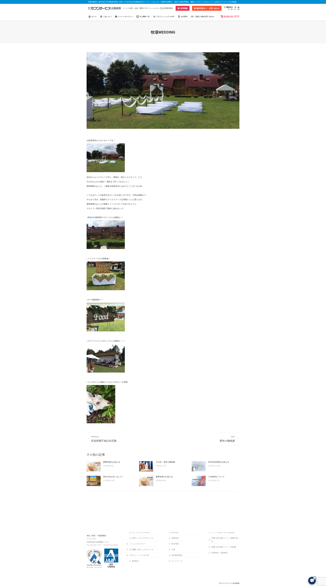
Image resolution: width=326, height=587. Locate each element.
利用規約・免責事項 (220, 553)
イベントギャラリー (137, 544)
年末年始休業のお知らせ (218, 462)
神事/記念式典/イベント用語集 (224, 547)
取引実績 (175, 544)
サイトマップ (177, 561)
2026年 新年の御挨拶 (165, 462)
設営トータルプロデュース (142, 538)
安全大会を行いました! (113, 477)
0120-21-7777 (231, 16)
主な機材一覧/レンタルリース (141, 549)
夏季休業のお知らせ (111, 462)
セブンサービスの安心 (141, 532)
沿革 (173, 549)
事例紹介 (135, 561)
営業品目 (175, 538)
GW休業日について (216, 477)
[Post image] (94, 466)
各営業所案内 (177, 555)
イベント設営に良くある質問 (223, 532)
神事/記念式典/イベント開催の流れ (225, 539)
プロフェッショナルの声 (139, 555)
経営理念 (175, 532)
